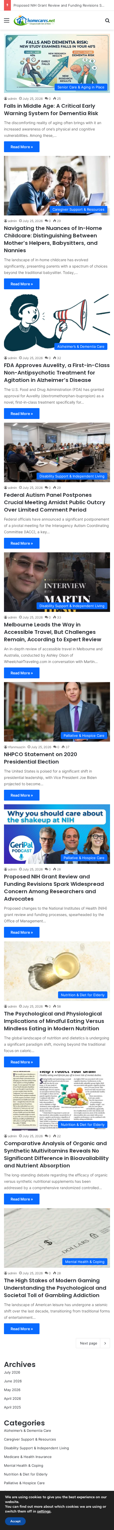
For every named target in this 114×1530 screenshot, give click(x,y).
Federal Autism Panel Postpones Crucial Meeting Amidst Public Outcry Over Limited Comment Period (54, 502)
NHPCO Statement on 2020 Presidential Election (40, 758)
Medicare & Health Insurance (28, 1457)
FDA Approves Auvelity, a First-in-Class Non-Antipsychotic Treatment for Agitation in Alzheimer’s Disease (57, 373)
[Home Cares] (34, 20)
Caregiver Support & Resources (30, 1439)
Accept (15, 1521)
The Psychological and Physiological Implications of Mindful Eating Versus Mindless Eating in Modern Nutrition (54, 1021)
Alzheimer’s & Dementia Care (27, 1430)
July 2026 (12, 1372)
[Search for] (107, 22)
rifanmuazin (16, 747)
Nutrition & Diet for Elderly (25, 1474)
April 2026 (12, 1398)
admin (12, 99)
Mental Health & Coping (23, 1465)
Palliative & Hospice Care (24, 1483)
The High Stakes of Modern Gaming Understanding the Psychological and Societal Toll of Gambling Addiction (55, 1288)
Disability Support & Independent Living (36, 1448)
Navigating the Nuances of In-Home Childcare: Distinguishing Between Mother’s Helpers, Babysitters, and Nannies (53, 239)
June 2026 (13, 1381)
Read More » (22, 147)
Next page (88, 1343)
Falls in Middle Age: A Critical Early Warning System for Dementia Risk (51, 109)
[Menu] (6, 22)
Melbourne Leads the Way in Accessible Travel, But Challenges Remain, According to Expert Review (52, 632)
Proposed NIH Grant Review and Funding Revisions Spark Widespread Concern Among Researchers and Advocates (54, 887)
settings (44, 1511)
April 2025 (12, 1407)
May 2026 (12, 1390)
